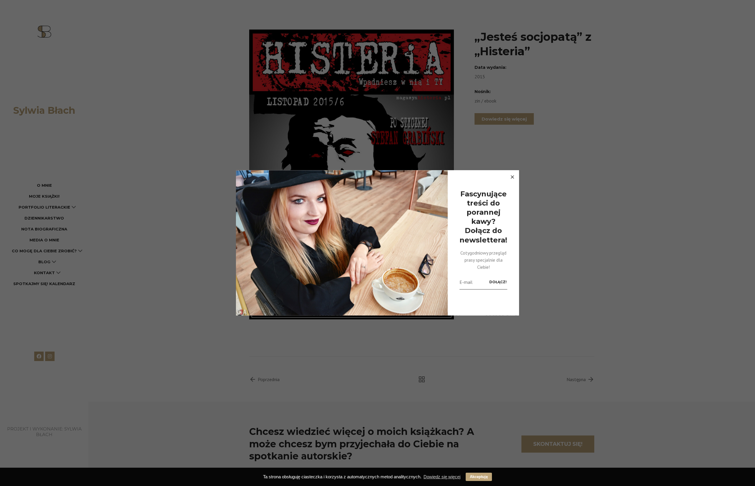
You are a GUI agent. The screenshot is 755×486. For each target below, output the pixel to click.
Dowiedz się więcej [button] (442, 476)
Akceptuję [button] (479, 476)
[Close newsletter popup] (512, 177)
